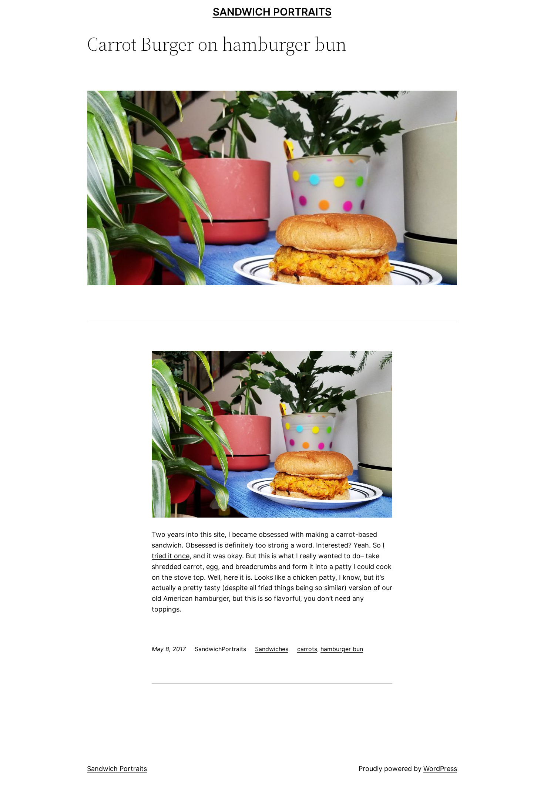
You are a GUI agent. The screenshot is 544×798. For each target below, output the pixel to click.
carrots (307, 649)
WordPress (440, 768)
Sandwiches (271, 649)
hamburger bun (341, 649)
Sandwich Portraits (272, 12)
